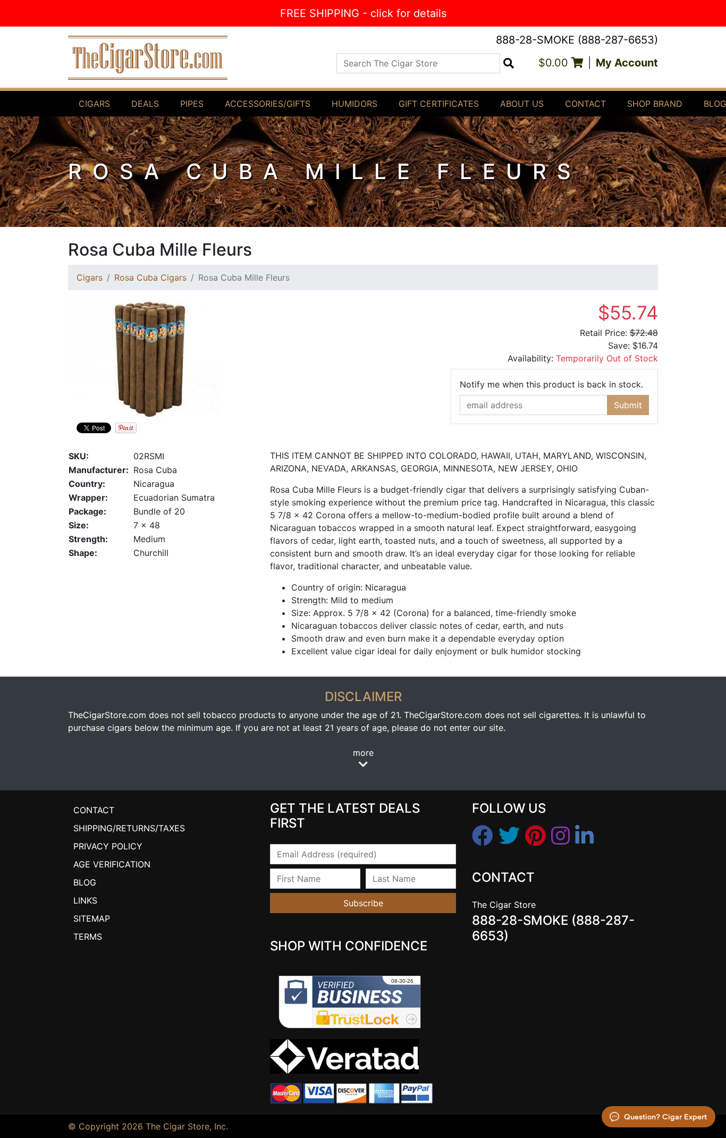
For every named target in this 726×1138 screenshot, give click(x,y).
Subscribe (363, 903)
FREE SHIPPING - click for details (363, 13)
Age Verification (111, 864)
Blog (84, 882)
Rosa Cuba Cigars (150, 277)
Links (85, 900)
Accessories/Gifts (267, 103)
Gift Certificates (439, 103)
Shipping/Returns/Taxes (129, 828)
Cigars (94, 103)
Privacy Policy (107, 846)
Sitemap (91, 918)
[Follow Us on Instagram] (560, 836)
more (363, 752)
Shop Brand (654, 103)
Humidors (354, 103)
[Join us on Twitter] (509, 836)
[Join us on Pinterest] (535, 836)
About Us (522, 103)
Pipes (192, 103)
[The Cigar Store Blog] (584, 836)
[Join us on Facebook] (482, 836)
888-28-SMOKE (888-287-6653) (577, 39)
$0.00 (554, 62)
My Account (627, 62)
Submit (628, 405)
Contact (585, 103)
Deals (145, 103)
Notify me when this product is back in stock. (551, 384)
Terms (87, 936)
